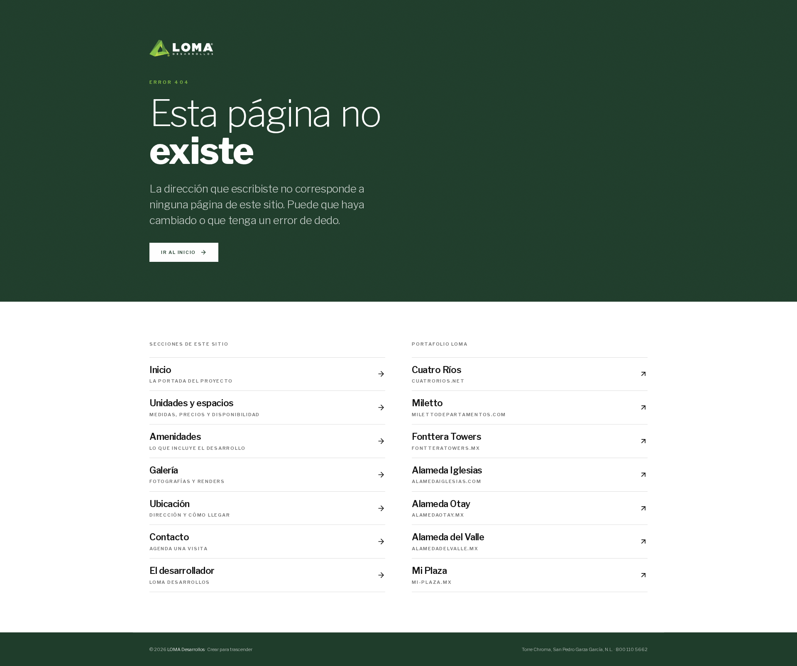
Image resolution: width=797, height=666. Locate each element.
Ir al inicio (178, 252)
